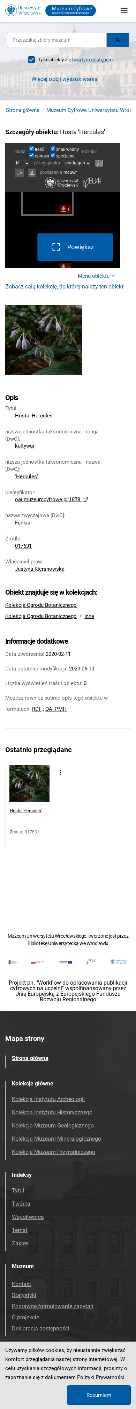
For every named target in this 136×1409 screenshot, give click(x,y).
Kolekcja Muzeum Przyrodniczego (53, 1152)
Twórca (21, 1203)
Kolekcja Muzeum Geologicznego (53, 1125)
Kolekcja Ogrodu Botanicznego (41, 605)
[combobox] (57, 40)
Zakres (20, 1243)
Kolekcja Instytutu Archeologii (48, 1099)
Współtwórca (28, 1217)
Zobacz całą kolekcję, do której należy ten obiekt (64, 286)
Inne (89, 616)
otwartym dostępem (91, 60)
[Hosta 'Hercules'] (29, 785)
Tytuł (18, 1190)
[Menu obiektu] (60, 772)
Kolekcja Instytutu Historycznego (52, 1112)
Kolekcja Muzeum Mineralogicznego (56, 1138)
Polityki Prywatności (100, 1377)
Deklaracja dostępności (40, 1328)
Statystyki (24, 1295)
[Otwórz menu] (124, 10)
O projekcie (25, 1317)
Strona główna (22, 110)
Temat (20, 1230)
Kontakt (21, 1284)
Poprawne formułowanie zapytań (52, 1306)
